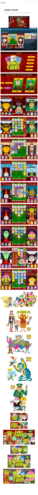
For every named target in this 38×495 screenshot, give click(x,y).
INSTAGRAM (31, 1)
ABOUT (25, 1)
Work (23, 1)
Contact (28, 1)
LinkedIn (35, 1)
